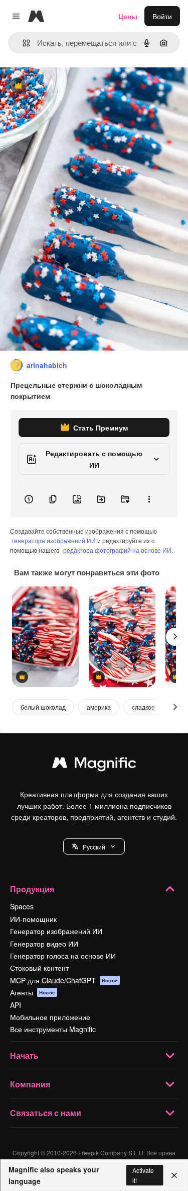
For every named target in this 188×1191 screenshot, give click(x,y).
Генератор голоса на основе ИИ (63, 956)
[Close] (174, 1175)
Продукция (32, 889)
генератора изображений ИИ (54, 540)
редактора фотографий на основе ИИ (117, 550)
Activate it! (143, 1175)
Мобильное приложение (50, 1017)
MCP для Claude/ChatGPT (64, 980)
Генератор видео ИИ (44, 944)
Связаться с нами (45, 1113)
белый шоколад (43, 707)
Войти (162, 16)
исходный (67, 86)
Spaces (22, 906)
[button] (94, 846)
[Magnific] (94, 765)
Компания (30, 1084)
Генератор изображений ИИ (56, 931)
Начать (24, 1055)
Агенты (32, 992)
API (15, 1005)
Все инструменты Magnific (53, 1029)
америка (99, 707)
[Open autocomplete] (22, 43)
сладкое (143, 707)
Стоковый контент (39, 968)
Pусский (94, 846)
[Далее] (175, 636)
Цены (127, 16)
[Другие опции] (149, 499)
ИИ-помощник (33, 919)
